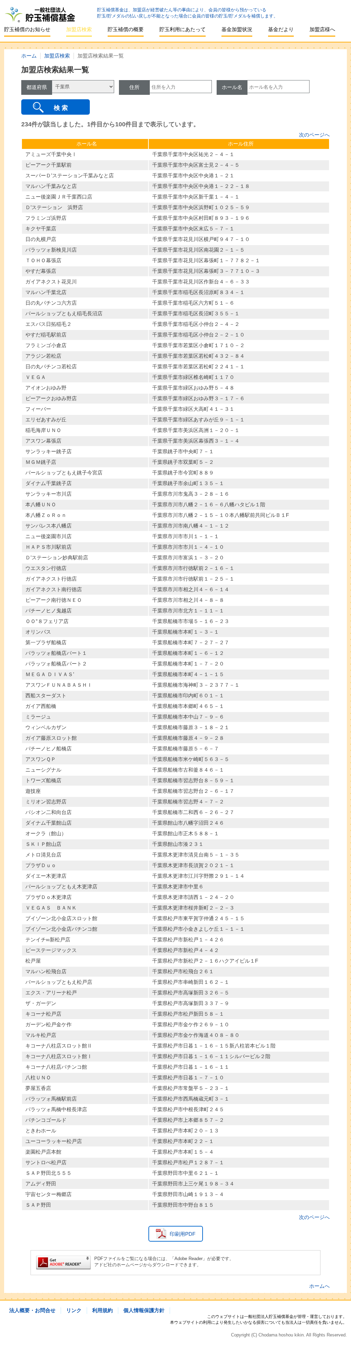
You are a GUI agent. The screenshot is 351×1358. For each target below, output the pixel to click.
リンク (74, 1310)
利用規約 (102, 1310)
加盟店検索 (79, 29)
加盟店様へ (322, 29)
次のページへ (314, 135)
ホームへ (319, 1286)
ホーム (29, 56)
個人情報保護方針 (144, 1310)
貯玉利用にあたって (182, 29)
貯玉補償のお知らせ (27, 29)
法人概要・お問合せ (32, 1310)
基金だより (281, 29)
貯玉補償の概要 (126, 29)
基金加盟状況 (236, 29)
